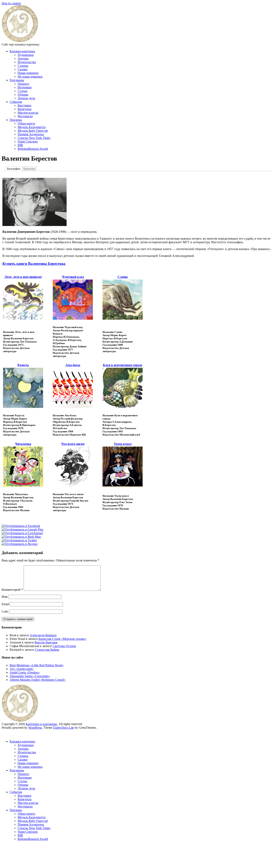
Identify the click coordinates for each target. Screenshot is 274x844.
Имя (4, 596)
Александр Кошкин (43, 635)
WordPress (35, 727)
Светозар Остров (64, 646)
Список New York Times (34, 138)
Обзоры (23, 94)
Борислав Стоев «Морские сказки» (62, 638)
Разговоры (17, 80)
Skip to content (11, 3)
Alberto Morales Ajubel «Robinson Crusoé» (38, 679)
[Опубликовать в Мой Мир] (21, 536)
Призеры (16, 120)
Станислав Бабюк (47, 649)
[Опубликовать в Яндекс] (20, 544)
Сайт (5, 611)
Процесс (23, 83)
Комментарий (12, 589)
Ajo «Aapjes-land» (22, 669)
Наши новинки (28, 73)
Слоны (123, 277)
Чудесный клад (73, 277)
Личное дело (26, 98)
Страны (23, 65)
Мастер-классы (28, 112)
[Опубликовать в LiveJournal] (22, 533)
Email (5, 604)
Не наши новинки (30, 76)
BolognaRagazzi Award (33, 148)
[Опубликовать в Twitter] (19, 540)
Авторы (23, 58)
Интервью (25, 87)
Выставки (24, 105)
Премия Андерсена (31, 134)
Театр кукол (123, 444)
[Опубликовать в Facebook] (21, 526)
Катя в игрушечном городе (122, 365)
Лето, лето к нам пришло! (23, 277)
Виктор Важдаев (46, 642)
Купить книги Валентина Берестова (33, 263)
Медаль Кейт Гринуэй (33, 130)
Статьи (22, 91)
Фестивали (25, 116)
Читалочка (23, 444)
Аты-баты (72, 365)
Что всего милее (73, 444)
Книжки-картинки (22, 51)
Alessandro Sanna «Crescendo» (30, 676)
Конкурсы (24, 109)
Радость (23, 365)
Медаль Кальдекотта (32, 127)
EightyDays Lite (63, 727)
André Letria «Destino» (25, 672)
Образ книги (26, 123)
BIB (20, 145)
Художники (26, 55)
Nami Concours (28, 141)
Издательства (27, 62)
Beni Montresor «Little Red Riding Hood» (37, 665)
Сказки (22, 69)
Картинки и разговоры (41, 724)
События (16, 101)
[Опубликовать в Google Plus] (22, 529)
